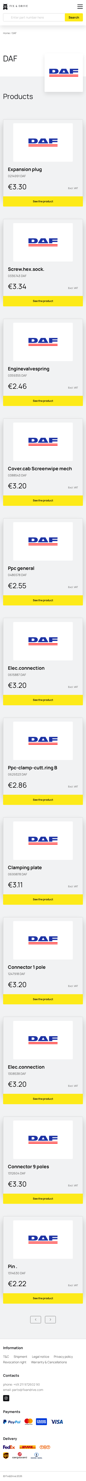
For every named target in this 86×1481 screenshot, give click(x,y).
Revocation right (14, 1362)
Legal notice (40, 1356)
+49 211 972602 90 (26, 1384)
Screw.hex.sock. (26, 269)
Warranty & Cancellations (49, 1362)
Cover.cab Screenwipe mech (40, 468)
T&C (6, 1356)
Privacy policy (63, 1356)
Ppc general (21, 568)
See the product (43, 201)
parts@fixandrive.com (27, 1390)
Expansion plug (25, 169)
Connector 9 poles (28, 1166)
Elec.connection (26, 668)
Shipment (20, 1356)
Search (74, 17)
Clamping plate (25, 867)
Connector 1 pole (27, 967)
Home (6, 33)
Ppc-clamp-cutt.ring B (32, 767)
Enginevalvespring (28, 369)
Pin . (12, 1266)
